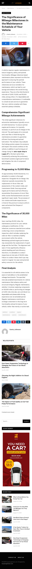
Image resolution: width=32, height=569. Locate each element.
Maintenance (6, 13)
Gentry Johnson (11, 34)
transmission (22, 315)
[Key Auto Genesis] (16, 3)
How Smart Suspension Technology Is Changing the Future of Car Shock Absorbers (15, 365)
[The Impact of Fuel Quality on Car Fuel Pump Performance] (16, 391)
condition (12, 312)
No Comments (23, 36)
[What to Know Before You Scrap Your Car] (7, 499)
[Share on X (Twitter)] (14, 43)
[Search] (29, 3)
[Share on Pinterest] (22, 43)
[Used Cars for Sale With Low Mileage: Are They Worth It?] (7, 509)
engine (19, 312)
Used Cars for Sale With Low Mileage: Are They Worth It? (20, 508)
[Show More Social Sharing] (28, 43)
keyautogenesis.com (7, 563)
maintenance (6, 315)
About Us (21, 557)
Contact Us (12, 557)
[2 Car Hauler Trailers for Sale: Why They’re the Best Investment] (7, 529)
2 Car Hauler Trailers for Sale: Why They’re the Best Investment (21, 529)
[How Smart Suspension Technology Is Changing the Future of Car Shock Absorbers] (16, 353)
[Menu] (3, 3)
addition (5, 312)
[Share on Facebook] (6, 43)
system (14, 315)
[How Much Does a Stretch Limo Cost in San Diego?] (7, 519)
